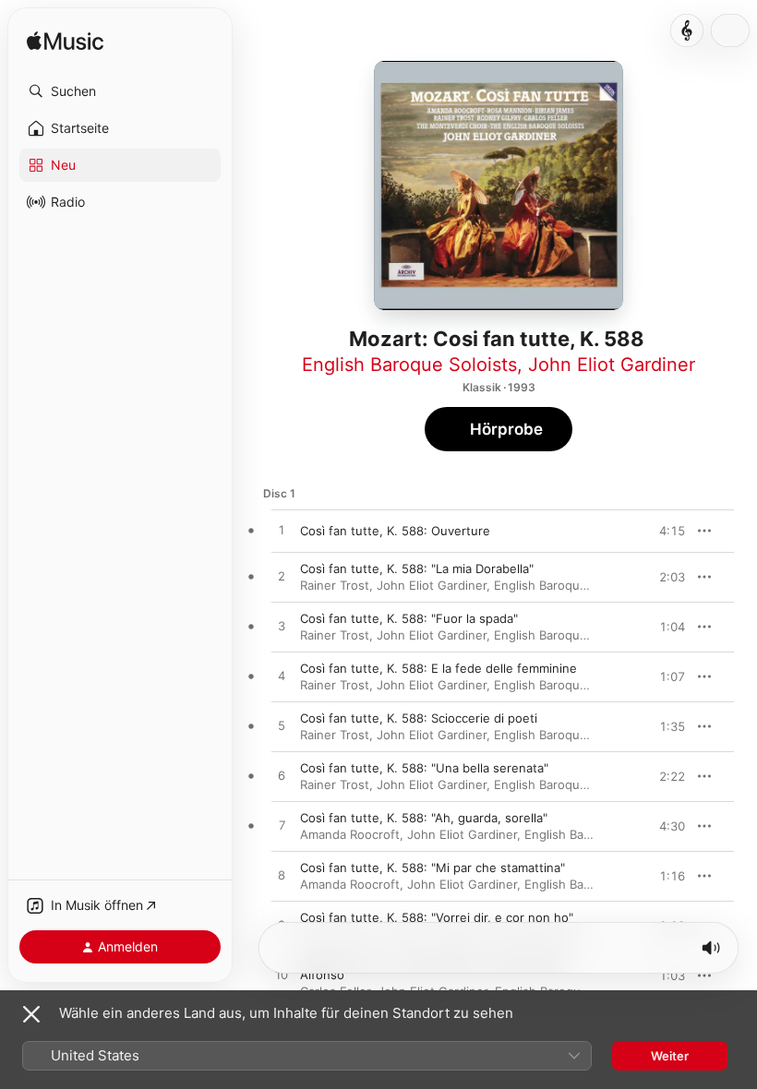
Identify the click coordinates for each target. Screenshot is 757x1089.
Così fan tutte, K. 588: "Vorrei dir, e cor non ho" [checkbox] (436, 917)
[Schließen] (31, 1014)
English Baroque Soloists (409, 364)
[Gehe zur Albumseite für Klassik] (686, 30)
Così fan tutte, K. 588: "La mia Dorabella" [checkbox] (417, 568)
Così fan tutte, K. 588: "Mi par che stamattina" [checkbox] (432, 867)
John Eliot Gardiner (611, 364)
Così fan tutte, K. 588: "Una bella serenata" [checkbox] (424, 767)
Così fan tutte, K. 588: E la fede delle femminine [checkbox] (438, 668)
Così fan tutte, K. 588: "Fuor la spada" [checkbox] (409, 618)
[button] (120, 91)
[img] (65, 42)
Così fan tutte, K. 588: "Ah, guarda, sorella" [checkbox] (423, 817)
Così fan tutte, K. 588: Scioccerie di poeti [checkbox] (418, 718)
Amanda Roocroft (350, 834)
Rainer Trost (334, 585)
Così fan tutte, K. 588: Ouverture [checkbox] (395, 530)
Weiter (670, 1055)
